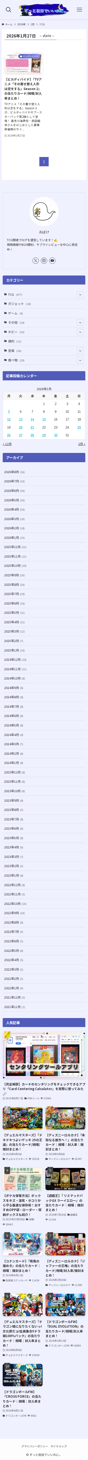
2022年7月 (13, 931)
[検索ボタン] (8, 9)
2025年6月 (14, 603)
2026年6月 (14, 490)
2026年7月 (14, 481)
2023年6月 (13, 828)
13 (20, 419)
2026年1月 (14, 537)
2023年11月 (14, 781)
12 (9, 419)
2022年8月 (13, 922)
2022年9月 (14, 912)
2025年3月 (14, 631)
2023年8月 (13, 809)
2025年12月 (15, 546)
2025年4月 (14, 622)
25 (79, 427)
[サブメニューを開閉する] (80, 294)
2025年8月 (14, 584)
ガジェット (19, 303)
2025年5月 (14, 612)
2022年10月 (15, 903)
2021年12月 (14, 997)
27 (20, 435)
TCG (15, 294)
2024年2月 (13, 753)
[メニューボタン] (79, 9)
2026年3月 (14, 518)
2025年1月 (14, 650)
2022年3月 (13, 969)
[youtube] (52, 260)
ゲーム (15, 313)
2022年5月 (13, 950)
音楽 (14, 350)
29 (44, 435)
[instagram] (44, 260)
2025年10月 (15, 565)
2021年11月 (14, 1006)
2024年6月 (13, 715)
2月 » (81, 443)
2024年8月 (13, 697)
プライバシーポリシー (34, 1446)
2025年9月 (14, 575)
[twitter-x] (36, 260)
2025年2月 (13, 640)
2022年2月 (13, 978)
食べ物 (16, 360)
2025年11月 (15, 556)
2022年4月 (13, 959)
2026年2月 (14, 528)
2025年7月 (14, 593)
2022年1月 (13, 988)
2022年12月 (14, 884)
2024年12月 (15, 659)
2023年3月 (13, 856)
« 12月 (7, 443)
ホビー (16, 332)
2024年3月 (13, 744)
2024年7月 (13, 706)
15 (44, 419)
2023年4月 (13, 847)
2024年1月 (13, 762)
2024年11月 (15, 669)
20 (20, 427)
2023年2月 (13, 865)
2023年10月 (14, 791)
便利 (14, 341)
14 (32, 419)
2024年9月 (13, 687)
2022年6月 (13, 941)
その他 (16, 322)
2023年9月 (13, 800)
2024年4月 (13, 734)
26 (9, 435)
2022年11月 (14, 894)
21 (32, 427)
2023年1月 (13, 875)
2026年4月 (14, 509)
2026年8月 (14, 471)
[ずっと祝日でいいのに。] (44, 9)
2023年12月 (14, 772)
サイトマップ (59, 1446)
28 (32, 435)
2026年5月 (14, 500)
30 (55, 435)
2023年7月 (13, 819)
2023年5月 (13, 838)
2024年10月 (14, 678)
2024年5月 (13, 725)
